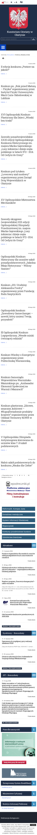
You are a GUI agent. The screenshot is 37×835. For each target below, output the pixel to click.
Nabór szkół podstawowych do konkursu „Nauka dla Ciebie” (18, 464)
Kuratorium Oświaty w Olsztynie (20, 33)
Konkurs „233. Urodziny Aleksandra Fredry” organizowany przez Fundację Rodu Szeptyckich (17, 289)
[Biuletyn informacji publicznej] (5, 2)
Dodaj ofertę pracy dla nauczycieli (14, 762)
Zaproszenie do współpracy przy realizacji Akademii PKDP (17, 642)
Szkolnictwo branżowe (12, 537)
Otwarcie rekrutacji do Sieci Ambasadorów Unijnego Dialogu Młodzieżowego (17, 657)
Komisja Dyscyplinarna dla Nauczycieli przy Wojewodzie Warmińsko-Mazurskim (21, 602)
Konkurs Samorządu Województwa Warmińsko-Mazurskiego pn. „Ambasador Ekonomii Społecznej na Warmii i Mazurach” (17, 383)
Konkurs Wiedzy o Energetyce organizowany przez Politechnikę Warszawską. (18, 358)
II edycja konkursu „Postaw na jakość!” (17, 68)
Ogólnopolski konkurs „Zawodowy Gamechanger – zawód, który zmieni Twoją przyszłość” (17, 315)
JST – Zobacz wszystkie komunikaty (10, 722)
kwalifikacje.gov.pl (7, 787)
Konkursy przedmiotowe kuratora (17, 532)
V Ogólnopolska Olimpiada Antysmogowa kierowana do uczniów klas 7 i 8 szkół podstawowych (17, 441)
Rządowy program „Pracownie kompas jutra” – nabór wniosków (18, 582)
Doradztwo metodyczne (13, 514)
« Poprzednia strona (7, 475)
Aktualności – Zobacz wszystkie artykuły (11, 626)
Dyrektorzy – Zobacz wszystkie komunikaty (12, 668)
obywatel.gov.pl (6, 797)
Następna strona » (7, 477)
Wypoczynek (8, 526)
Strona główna (10, 54)
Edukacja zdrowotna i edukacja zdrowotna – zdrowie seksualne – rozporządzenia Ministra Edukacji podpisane (18, 569)
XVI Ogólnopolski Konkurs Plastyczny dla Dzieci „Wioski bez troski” (17, 117)
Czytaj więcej (31, 561)
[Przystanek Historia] (18, 777)
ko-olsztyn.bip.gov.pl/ (8, 808)
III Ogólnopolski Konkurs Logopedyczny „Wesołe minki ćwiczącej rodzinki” (17, 335)
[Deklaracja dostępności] (21, 2)
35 (29, 476)
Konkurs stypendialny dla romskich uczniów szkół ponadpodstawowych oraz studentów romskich (18, 556)
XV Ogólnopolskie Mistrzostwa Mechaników (18, 201)
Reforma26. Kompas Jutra (14, 509)
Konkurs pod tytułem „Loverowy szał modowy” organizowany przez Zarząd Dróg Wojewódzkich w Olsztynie (16, 177)
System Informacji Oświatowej (15, 520)
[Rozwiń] (3, 47)
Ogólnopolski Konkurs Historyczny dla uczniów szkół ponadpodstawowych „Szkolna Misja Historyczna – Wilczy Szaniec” (18, 262)
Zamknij (33, 824)
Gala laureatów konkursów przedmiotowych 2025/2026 (18, 615)
